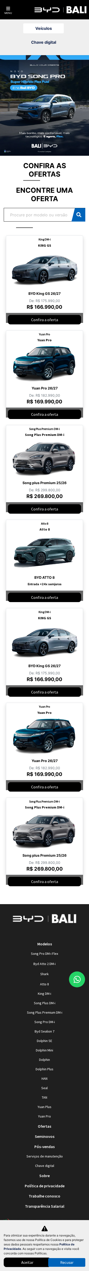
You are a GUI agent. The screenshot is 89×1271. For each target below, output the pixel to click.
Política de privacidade (45, 1185)
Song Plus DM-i (44, 1003)
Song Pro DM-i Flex (44, 953)
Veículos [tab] (43, 28)
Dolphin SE (44, 1041)
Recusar (66, 1262)
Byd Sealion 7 (44, 1031)
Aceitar (27, 1262)
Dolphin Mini (44, 1050)
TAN (44, 1097)
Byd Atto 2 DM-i (44, 964)
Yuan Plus (44, 1107)
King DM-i (44, 993)
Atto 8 (44, 984)
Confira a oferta (44, 319)
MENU (8, 12)
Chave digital (44, 1165)
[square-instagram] (38, 933)
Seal (44, 1088)
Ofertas (44, 1126)
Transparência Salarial (44, 1206)
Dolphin (44, 1059)
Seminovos (44, 1136)
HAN (44, 1078)
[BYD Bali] (60, 9)
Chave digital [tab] (43, 42)
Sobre (44, 1175)
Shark (44, 974)
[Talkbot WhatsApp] (77, 979)
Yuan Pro (44, 1116)
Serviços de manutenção (44, 1156)
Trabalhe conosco (44, 1196)
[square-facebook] (50, 933)
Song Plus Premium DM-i (44, 1012)
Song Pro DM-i (44, 1022)
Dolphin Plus (44, 1069)
